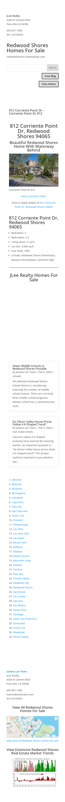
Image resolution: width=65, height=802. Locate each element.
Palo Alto (18, 574)
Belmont (16, 484)
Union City (19, 627)
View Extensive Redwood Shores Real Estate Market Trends (33, 751)
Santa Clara (20, 609)
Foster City (18, 515)
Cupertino (17, 502)
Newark (17, 565)
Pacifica (17, 569)
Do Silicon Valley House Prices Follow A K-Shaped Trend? (32, 423)
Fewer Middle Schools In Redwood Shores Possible (29, 367)
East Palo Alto (20, 511)
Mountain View (22, 560)
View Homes (49, 84)
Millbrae (18, 547)
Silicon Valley (20, 636)
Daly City (17, 506)
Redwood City (21, 583)
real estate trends (22, 431)
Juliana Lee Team (26, 372)
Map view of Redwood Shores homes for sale (33, 740)
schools (16, 376)
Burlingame (18, 493)
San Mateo (19, 605)
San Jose (18, 600)
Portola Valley (21, 578)
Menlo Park (20, 542)
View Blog (50, 76)
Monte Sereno (21, 556)
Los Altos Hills (21, 533)
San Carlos (19, 596)
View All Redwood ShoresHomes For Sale (32, 709)
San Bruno (19, 592)
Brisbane (17, 488)
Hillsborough (20, 524)
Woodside (19, 632)
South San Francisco (25, 618)
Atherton (17, 479)
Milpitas (18, 551)
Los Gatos (18, 538)
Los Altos (18, 529)
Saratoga (18, 614)
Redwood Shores (23, 587)
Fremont (18, 520)
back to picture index (33, 196)
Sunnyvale (19, 623)
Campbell (17, 497)
